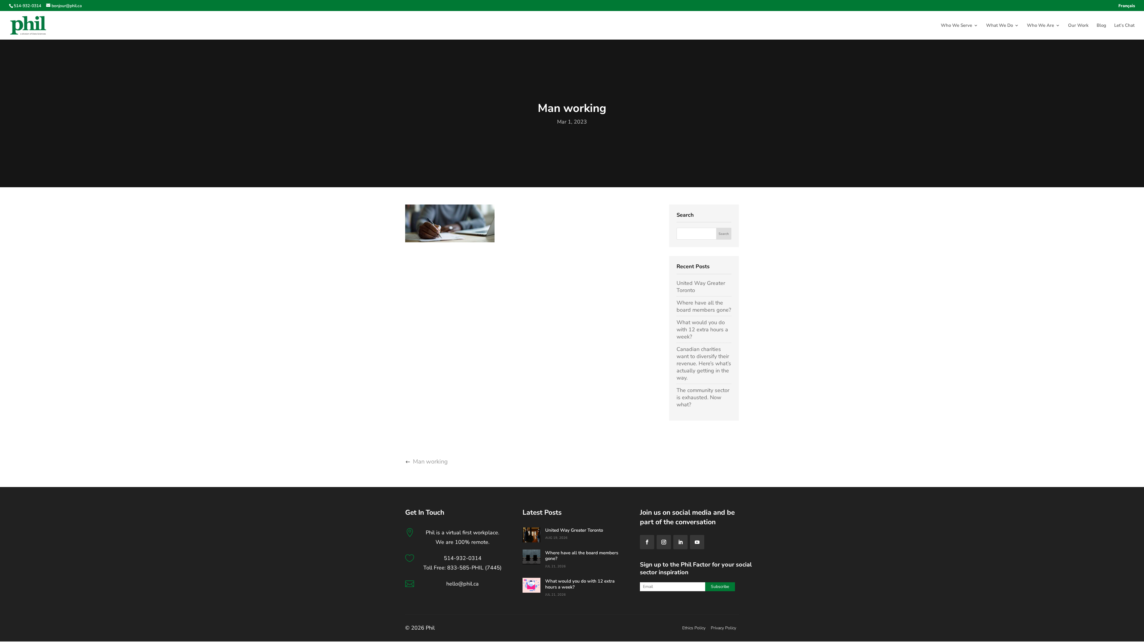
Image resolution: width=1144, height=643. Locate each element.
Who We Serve (956, 25)
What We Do (999, 25)
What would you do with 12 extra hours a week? (702, 329)
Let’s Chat (1124, 25)
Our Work (1078, 25)
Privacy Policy (723, 628)
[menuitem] (1126, 7)
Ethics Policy (693, 628)
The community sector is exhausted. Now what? (703, 397)
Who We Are (1040, 25)
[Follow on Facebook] (647, 542)
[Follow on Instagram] (664, 542)
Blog (1101, 25)
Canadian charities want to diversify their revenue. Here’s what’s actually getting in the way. (704, 363)
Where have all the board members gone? (704, 306)
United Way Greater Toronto (574, 530)
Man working (430, 462)
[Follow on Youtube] (697, 542)
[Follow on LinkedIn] (680, 542)
